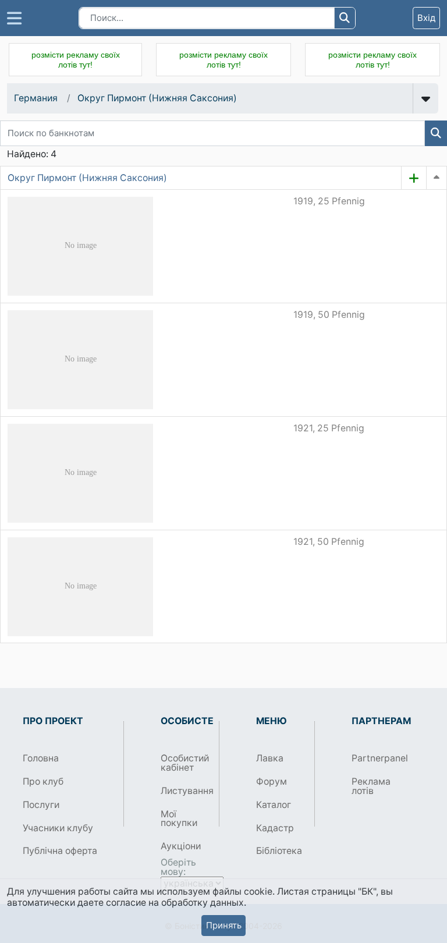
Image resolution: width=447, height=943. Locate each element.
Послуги (41, 804)
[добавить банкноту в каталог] (414, 178)
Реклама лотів (371, 786)
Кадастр (275, 828)
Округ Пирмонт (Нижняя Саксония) (157, 98)
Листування (185, 790)
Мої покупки (179, 819)
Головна (41, 758)
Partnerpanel (376, 758)
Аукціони (181, 846)
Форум (271, 781)
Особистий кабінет (185, 763)
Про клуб (43, 781)
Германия (36, 98)
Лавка (269, 758)
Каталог (273, 804)
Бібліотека (279, 850)
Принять (224, 925)
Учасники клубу (58, 828)
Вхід (426, 17)
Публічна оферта (60, 850)
